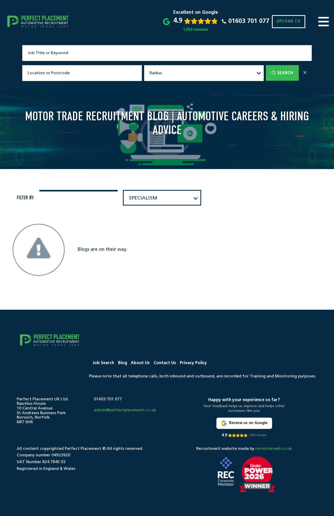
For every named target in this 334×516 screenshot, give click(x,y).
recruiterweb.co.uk (273, 449)
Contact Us (165, 363)
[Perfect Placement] (38, 21)
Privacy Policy (193, 363)
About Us (140, 363)
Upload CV (289, 21)
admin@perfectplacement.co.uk (125, 410)
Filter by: (25, 198)
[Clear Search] (305, 73)
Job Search (103, 363)
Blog (122, 363)
